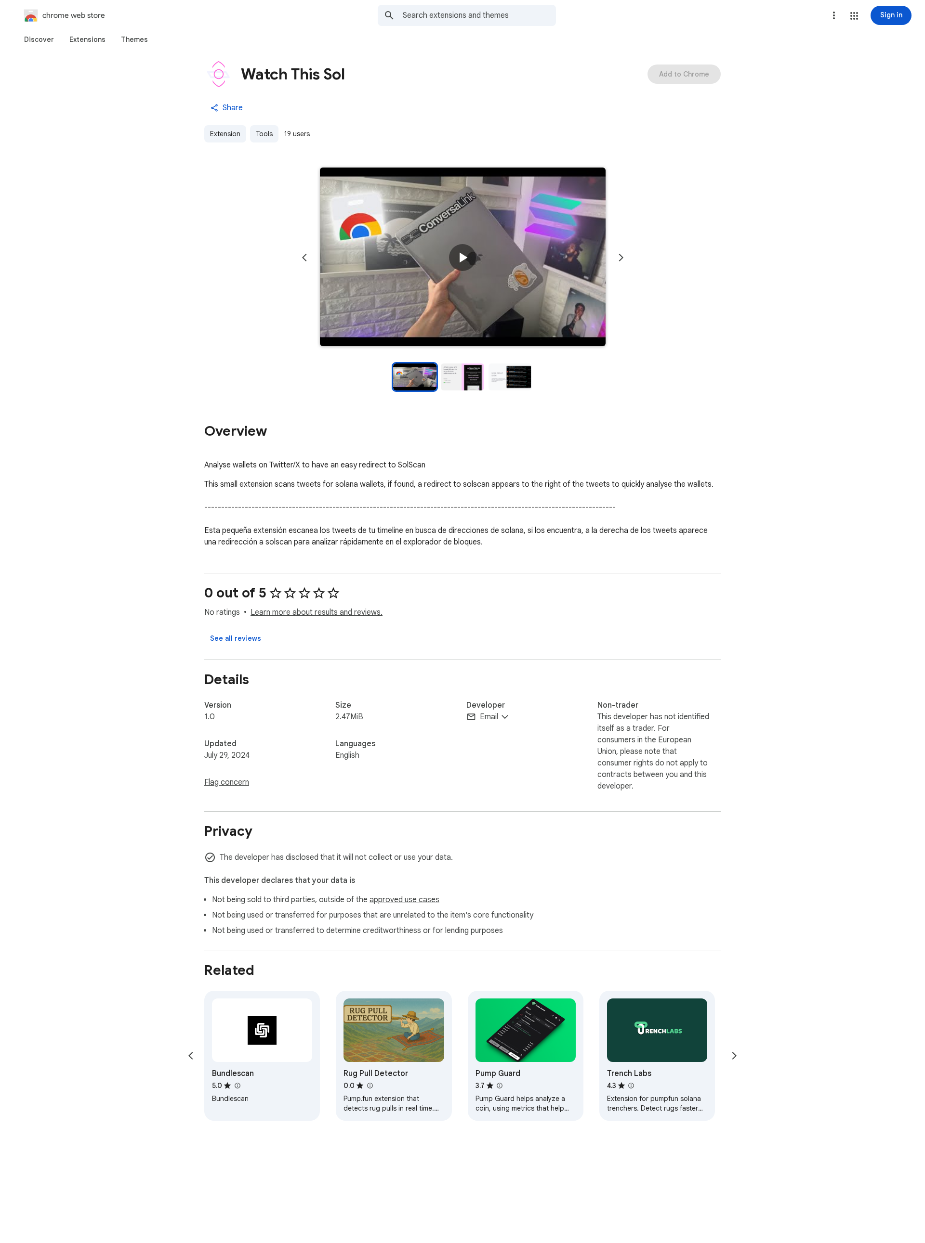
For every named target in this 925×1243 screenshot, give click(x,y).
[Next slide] (621, 257)
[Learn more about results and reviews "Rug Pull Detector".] (369, 1085)
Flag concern (226, 782)
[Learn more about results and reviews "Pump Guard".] (499, 1085)
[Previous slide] (304, 257)
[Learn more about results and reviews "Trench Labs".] (631, 1085)
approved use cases (404, 900)
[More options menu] (834, 15)
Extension (225, 133)
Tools (264, 133)
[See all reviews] (235, 638)
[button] (854, 16)
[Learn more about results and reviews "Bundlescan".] (237, 1085)
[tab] (39, 39)
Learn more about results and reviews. (317, 612)
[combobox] (479, 15)
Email (489, 717)
